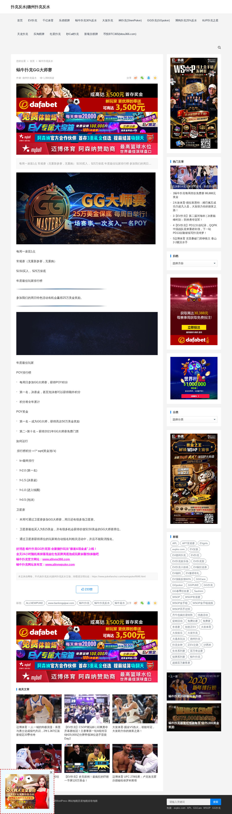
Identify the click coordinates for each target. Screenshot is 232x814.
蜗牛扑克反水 (46, 61)
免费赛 (206, 620)
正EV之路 (193, 644)
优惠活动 (203, 614)
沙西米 (207, 644)
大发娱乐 (177, 632)
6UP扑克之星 (210, 20)
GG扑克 (208, 585)
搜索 (215, 801)
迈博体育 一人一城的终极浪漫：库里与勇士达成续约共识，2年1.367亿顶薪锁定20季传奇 (38, 731)
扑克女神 (177, 644)
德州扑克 (195, 638)
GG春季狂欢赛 (180, 591)
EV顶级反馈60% (181, 579)
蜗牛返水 (120, 603)
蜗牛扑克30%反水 (86, 20)
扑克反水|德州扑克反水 (30, 7)
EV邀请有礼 (192, 573)
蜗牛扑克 (84, 603)
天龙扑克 (22, 33)
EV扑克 (32, 20)
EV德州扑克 (179, 555)
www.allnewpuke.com (60, 564)
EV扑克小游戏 (180, 567)
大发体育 (206, 626)
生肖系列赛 (178, 650)
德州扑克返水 (29, 78)
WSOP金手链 (180, 603)
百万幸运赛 (196, 650)
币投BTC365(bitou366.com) (119, 33)
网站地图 (73, 801)
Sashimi (198, 591)
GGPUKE (193, 585)
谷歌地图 (93, 801)
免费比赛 (193, 620)
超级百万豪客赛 (181, 662)
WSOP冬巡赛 (192, 597)
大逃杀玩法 (178, 638)
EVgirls (204, 543)
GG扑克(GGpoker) (158, 20)
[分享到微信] (142, 77)
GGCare (201, 579)
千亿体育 (48, 20)
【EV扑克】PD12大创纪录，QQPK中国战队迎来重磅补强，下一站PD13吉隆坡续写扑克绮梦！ (195, 229)
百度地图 (83, 801)
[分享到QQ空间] (155, 77)
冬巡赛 (176, 626)
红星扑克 (55, 33)
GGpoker (177, 585)
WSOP (176, 597)
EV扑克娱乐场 (180, 561)
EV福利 (176, 573)
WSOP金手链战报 (203, 603)
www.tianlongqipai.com (61, 603)
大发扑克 (107, 20)
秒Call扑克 (72, 33)
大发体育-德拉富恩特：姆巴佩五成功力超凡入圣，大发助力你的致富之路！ (194, 206)
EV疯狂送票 (200, 567)
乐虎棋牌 (64, 20)
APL (174, 543)
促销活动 (177, 620)
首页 (20, 20)
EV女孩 (194, 549)
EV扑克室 (198, 561)
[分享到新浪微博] (135, 77)
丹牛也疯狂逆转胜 (182, 614)
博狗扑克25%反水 (186, 20)
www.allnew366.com (56, 559)
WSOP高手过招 (181, 609)
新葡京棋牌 (91, 33)
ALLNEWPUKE (34, 603)
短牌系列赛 (178, 656)
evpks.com (178, 549)
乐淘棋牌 (39, 33)
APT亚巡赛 (188, 543)
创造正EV (190, 626)
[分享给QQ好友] (148, 77)
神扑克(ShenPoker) (130, 20)
